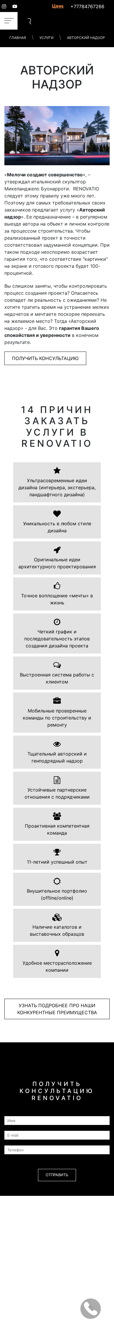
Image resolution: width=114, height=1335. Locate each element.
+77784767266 (87, 6)
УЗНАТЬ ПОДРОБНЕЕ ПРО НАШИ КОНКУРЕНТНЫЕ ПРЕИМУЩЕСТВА (57, 1008)
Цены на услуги (57, 6)
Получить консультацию (45, 358)
